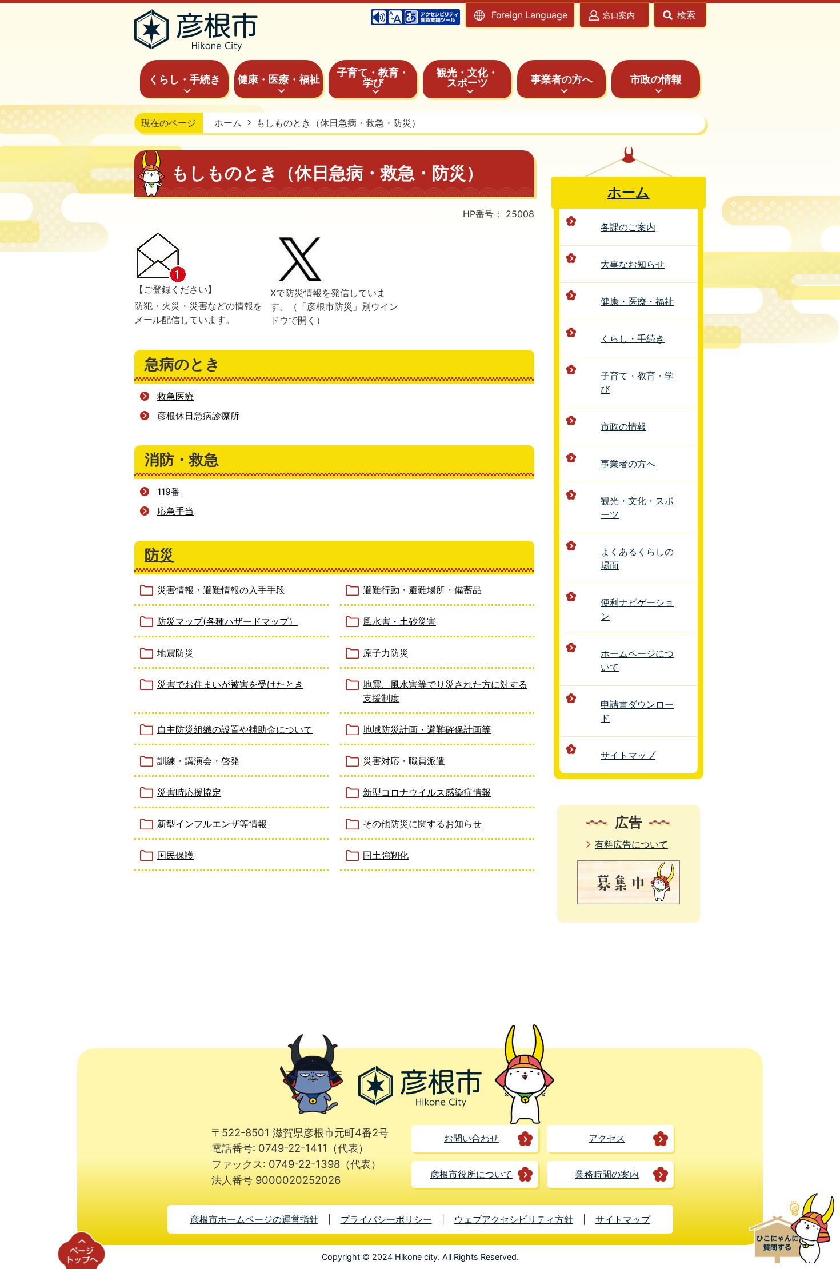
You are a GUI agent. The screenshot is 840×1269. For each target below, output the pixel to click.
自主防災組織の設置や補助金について (235, 729)
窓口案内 (619, 15)
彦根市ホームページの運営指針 (254, 1219)
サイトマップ (622, 1219)
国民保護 (175, 855)
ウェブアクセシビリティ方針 (513, 1219)
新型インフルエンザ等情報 (212, 823)
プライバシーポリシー (386, 1219)
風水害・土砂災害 (399, 621)
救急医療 (175, 396)
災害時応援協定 (189, 792)
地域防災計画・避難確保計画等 (427, 729)
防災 (159, 555)
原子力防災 (386, 653)
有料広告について (631, 844)
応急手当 (175, 511)
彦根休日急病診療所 (198, 415)
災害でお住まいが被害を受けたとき (230, 684)
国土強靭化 (386, 855)
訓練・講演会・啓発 (198, 761)
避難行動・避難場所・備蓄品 (422, 590)
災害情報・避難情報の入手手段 (221, 590)
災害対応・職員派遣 (404, 761)
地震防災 (175, 653)
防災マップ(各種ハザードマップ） (227, 621)
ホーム (228, 123)
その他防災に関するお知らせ (422, 823)
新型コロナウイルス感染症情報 (427, 792)
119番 (168, 491)
